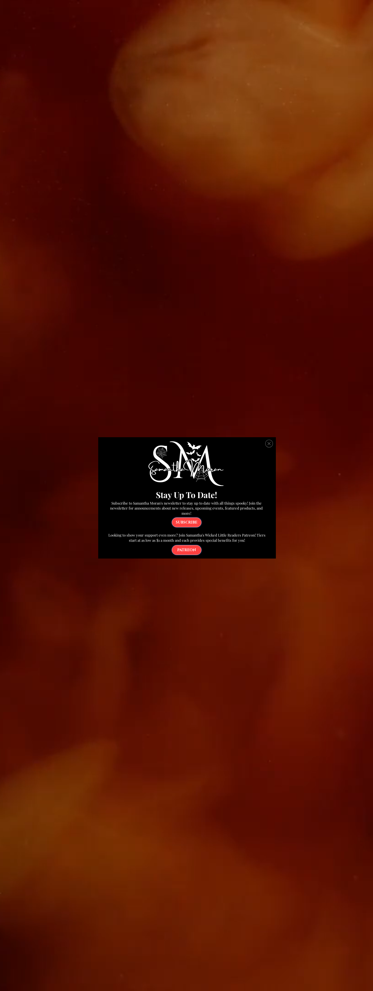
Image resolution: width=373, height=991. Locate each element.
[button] (269, 443)
